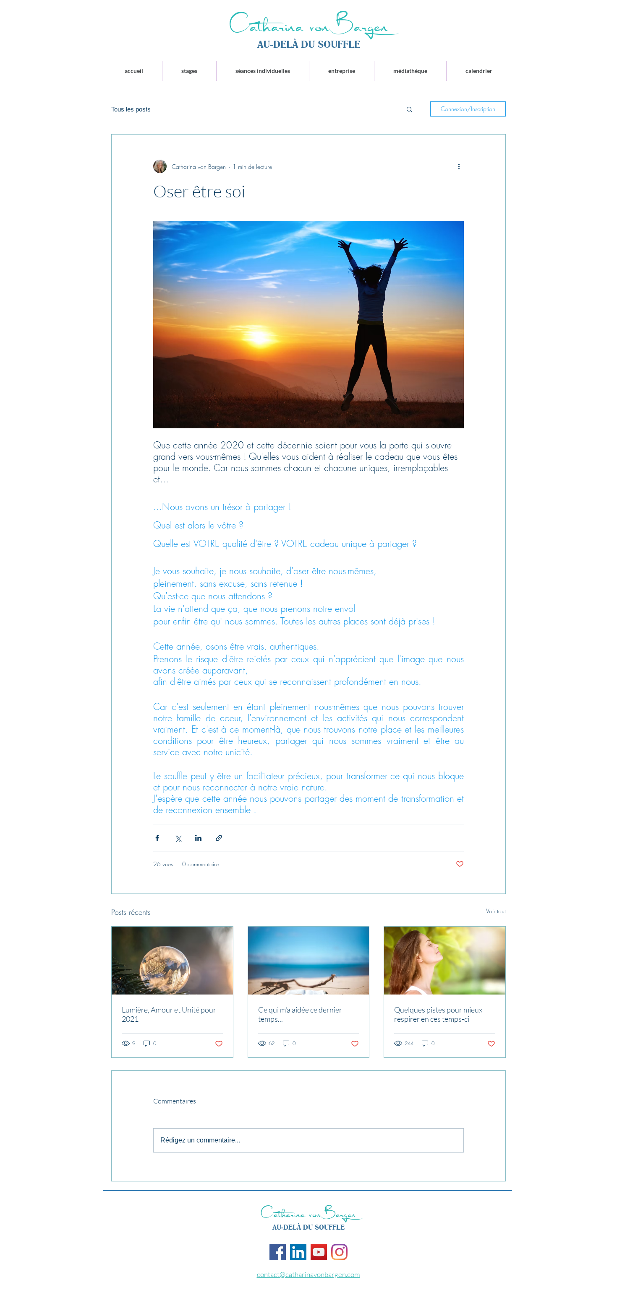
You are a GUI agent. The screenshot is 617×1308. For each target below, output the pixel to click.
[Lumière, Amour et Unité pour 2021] (172, 961)
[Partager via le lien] (219, 838)
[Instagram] (339, 1252)
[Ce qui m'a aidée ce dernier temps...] (308, 961)
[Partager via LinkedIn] (198, 838)
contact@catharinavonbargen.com (308, 1274)
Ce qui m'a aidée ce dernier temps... (300, 1014)
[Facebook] (277, 1252)
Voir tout (496, 911)
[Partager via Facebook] (157, 838)
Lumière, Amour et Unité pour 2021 (169, 1014)
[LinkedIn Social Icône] (298, 1252)
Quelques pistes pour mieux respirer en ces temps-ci (438, 1014)
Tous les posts (131, 109)
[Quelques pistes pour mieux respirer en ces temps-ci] (444, 961)
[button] (409, 109)
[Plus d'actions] (459, 166)
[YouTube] (319, 1252)
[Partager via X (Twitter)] (178, 838)
